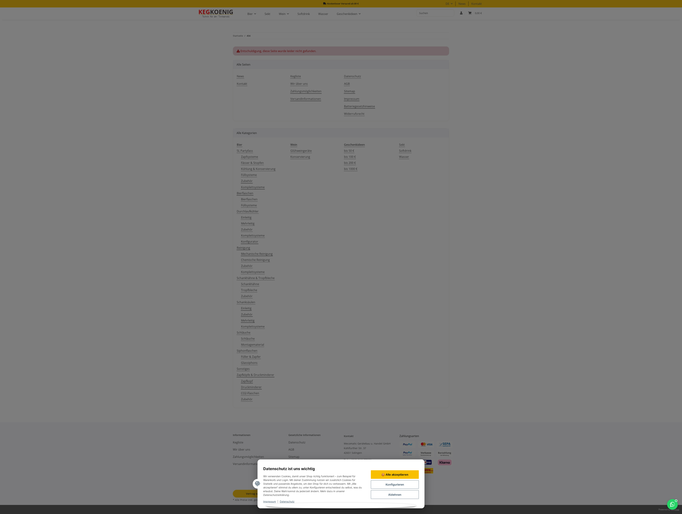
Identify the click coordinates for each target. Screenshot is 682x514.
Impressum (269, 501)
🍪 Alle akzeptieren (394, 474)
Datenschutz (287, 501)
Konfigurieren (395, 484)
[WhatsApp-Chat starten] (672, 504)
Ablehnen (394, 494)
